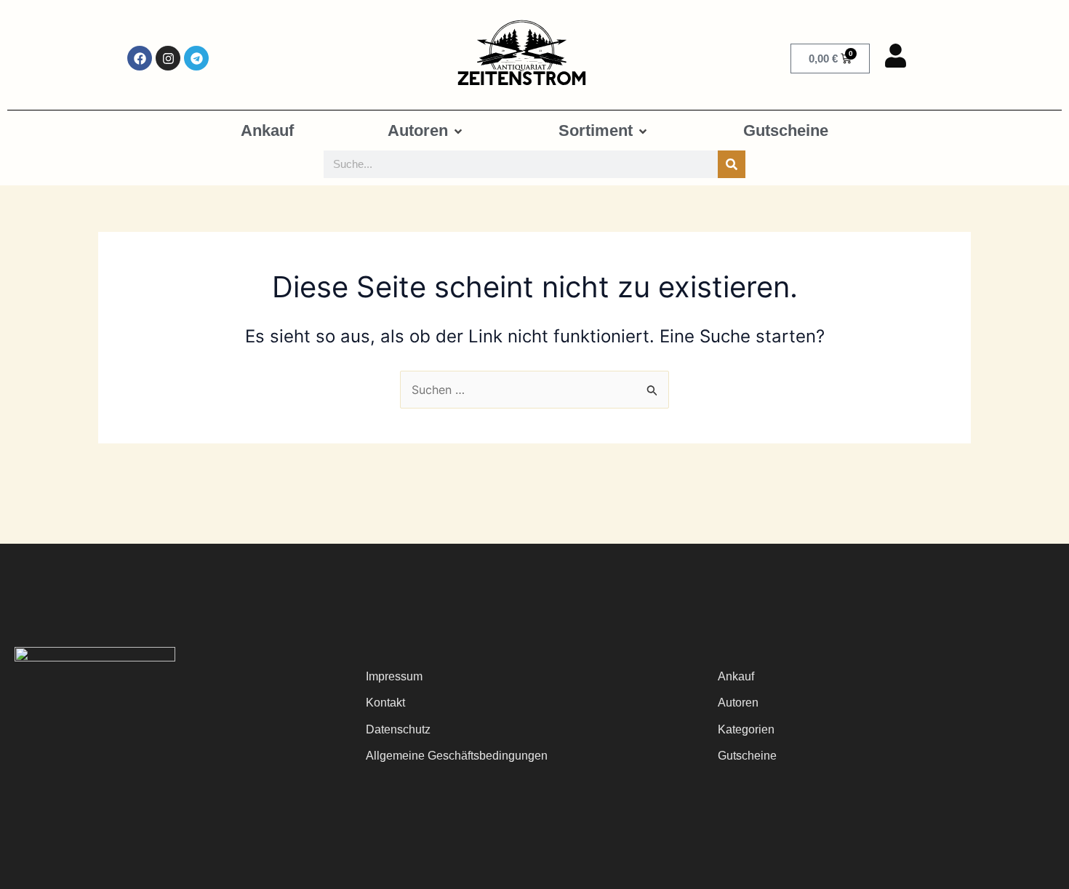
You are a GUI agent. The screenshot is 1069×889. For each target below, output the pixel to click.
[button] (426, 130)
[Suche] (731, 164)
